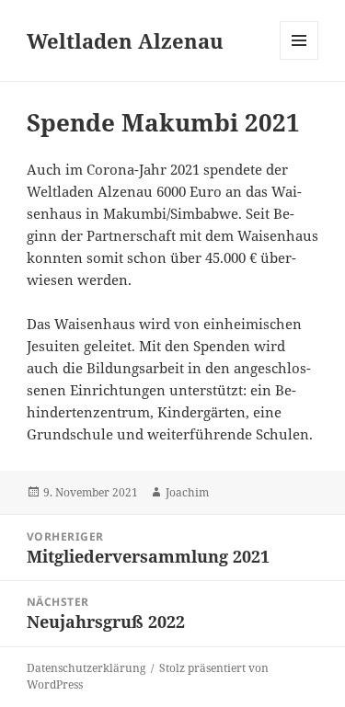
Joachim (187, 492)
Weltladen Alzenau (125, 40)
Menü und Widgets (299, 59)
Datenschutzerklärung (86, 668)
